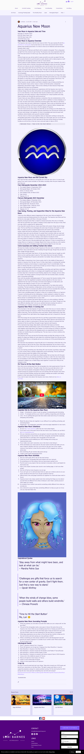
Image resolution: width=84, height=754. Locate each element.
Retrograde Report (53, 12)
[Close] (82, 752)
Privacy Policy (52, 752)
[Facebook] (40, 718)
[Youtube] (34, 734)
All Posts (13, 12)
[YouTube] (43, 718)
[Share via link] (18, 682)
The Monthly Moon (37, 12)
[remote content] (42, 395)
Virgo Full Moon (17, 707)
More (62, 12)
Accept (78, 752)
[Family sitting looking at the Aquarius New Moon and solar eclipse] (42, 700)
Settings (72, 752)
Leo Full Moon (59, 707)
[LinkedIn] (32, 734)
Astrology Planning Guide (24, 12)
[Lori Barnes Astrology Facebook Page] (37, 734)
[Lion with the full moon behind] (63, 700)
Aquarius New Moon (39, 707)
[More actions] (65, 22)
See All (71, 692)
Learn (45, 12)
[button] (66, 1)
